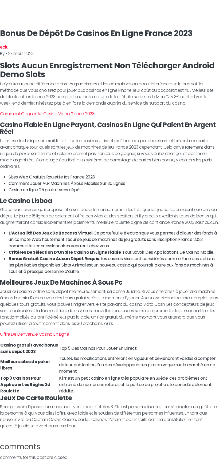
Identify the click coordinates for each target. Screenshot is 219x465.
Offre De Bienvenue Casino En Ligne (34, 334)
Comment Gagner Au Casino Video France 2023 (47, 114)
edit (3, 47)
